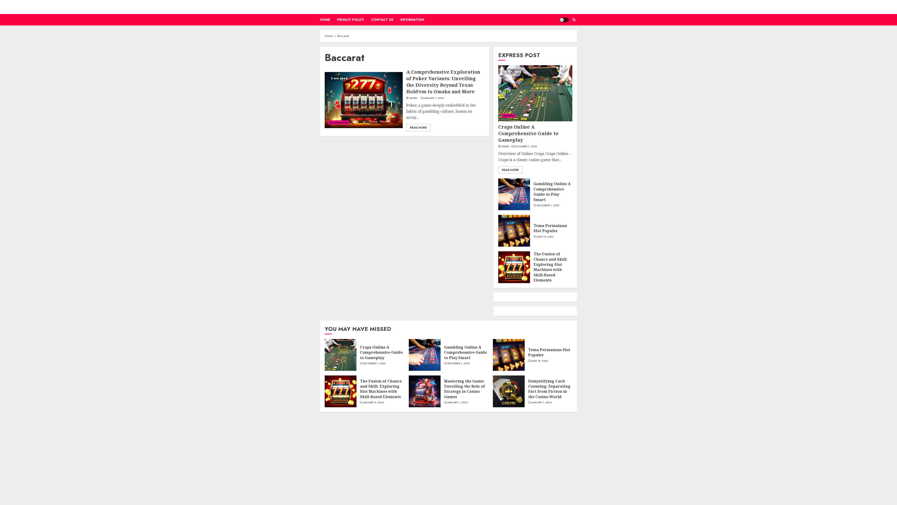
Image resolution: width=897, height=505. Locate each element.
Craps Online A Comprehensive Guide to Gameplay (528, 133)
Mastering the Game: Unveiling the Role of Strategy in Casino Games (464, 389)
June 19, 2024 (545, 236)
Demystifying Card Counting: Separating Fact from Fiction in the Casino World (549, 389)
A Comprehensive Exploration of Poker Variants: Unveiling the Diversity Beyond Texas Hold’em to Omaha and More (443, 82)
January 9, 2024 (373, 402)
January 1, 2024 (434, 98)
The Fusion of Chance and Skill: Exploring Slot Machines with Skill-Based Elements (550, 267)
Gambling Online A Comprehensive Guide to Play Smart (552, 191)
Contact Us (382, 19)
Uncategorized (339, 122)
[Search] (574, 19)
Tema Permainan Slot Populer (550, 228)
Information (412, 19)
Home (325, 19)
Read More (418, 128)
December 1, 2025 (525, 146)
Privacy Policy (350, 19)
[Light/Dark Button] (564, 20)
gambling (508, 115)
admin (413, 98)
